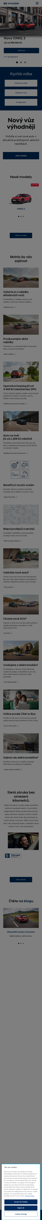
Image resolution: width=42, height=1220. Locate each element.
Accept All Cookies (21, 1202)
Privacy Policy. (30, 1196)
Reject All (20, 1208)
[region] (21, 1192)
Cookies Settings (21, 1214)
